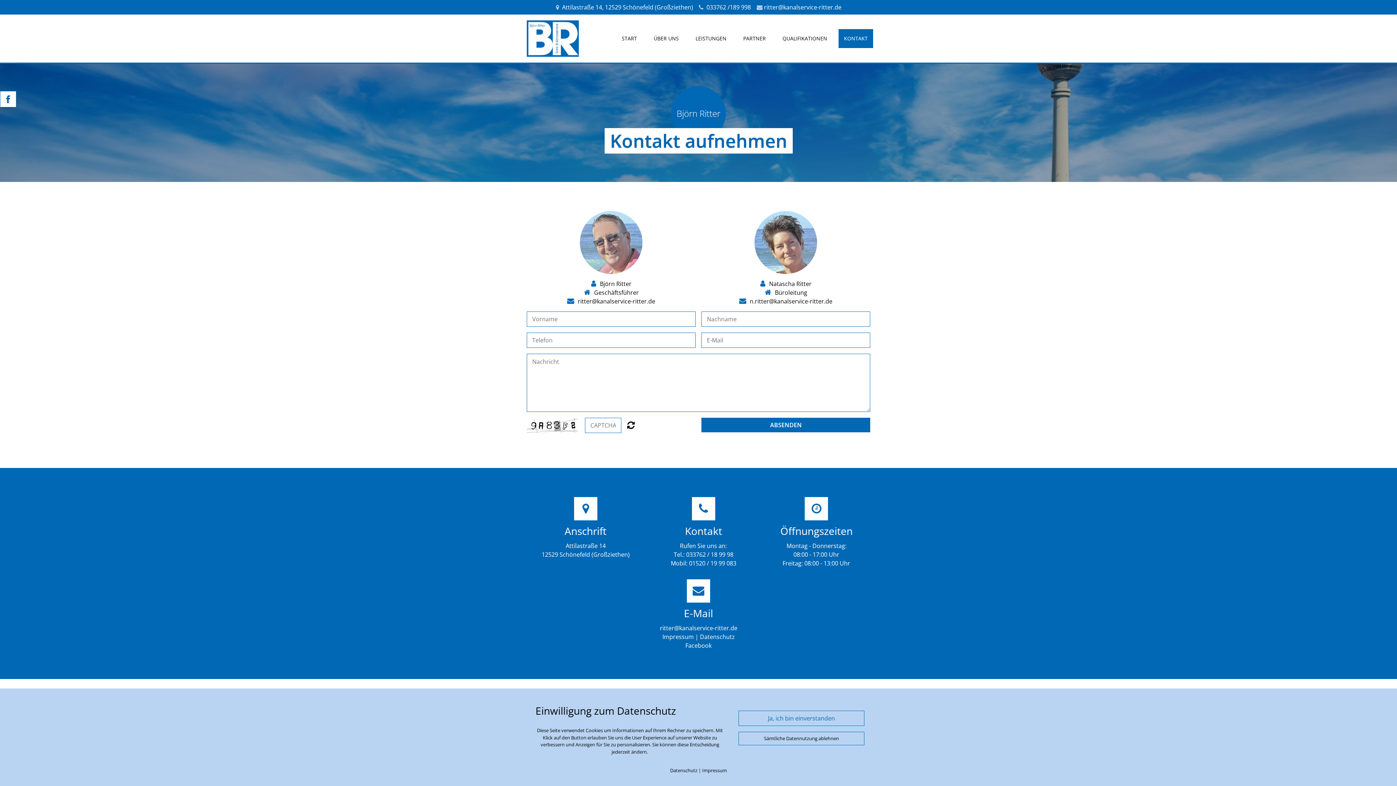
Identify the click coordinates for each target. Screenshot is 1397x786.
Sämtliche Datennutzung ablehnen (801, 738)
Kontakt (856, 38)
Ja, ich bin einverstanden (801, 718)
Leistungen (711, 38)
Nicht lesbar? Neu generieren (631, 425)
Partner (754, 38)
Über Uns (666, 38)
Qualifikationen (805, 38)
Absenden (786, 425)
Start (629, 38)
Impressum (678, 637)
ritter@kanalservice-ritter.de (802, 7)
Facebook (698, 646)
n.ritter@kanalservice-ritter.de (791, 301)
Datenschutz (717, 637)
